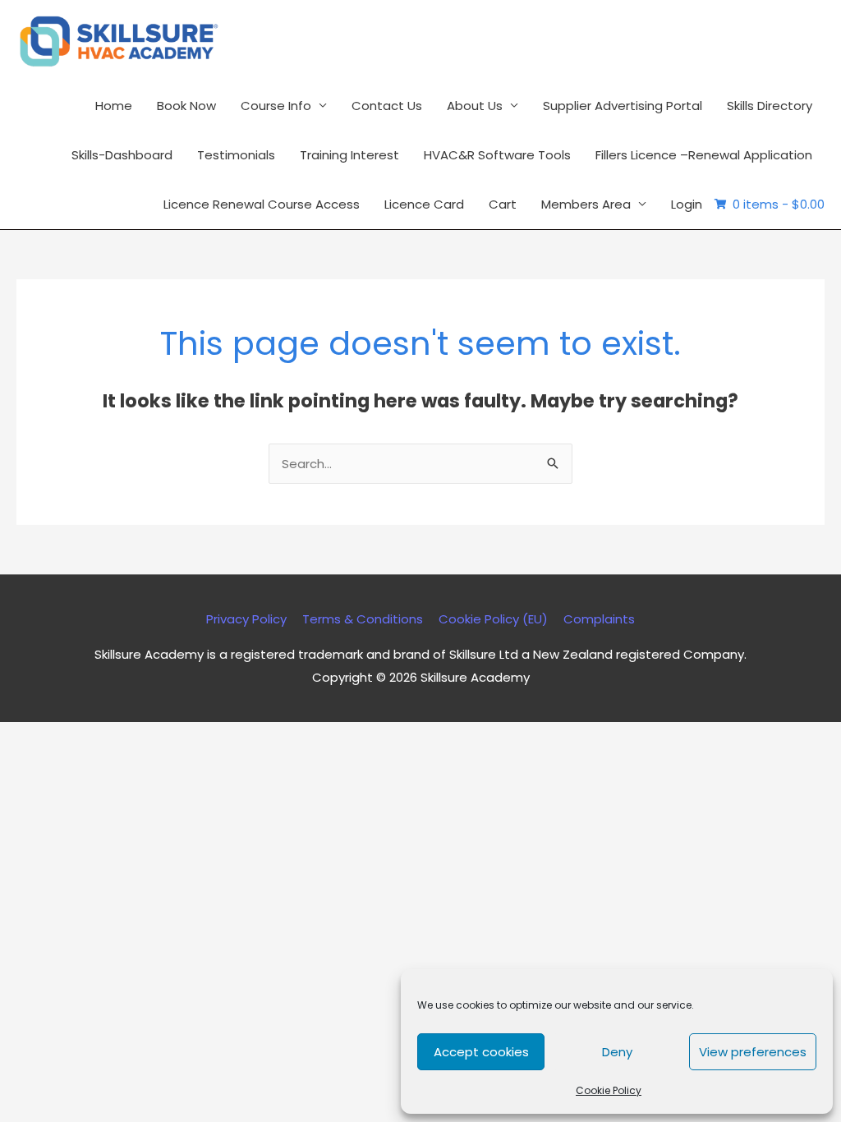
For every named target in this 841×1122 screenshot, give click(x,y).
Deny (617, 1051)
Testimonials (236, 154)
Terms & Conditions (362, 619)
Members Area (586, 204)
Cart (503, 204)
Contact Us (387, 105)
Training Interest (349, 154)
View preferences (753, 1051)
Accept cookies (481, 1051)
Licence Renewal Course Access (261, 204)
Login (686, 204)
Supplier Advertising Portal (622, 105)
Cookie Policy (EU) (493, 619)
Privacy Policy (246, 619)
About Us (475, 105)
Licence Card (424, 204)
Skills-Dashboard (121, 154)
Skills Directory (769, 105)
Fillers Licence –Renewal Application (703, 154)
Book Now (186, 105)
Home (113, 105)
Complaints (599, 619)
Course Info (276, 105)
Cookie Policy (608, 1090)
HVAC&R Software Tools (497, 154)
